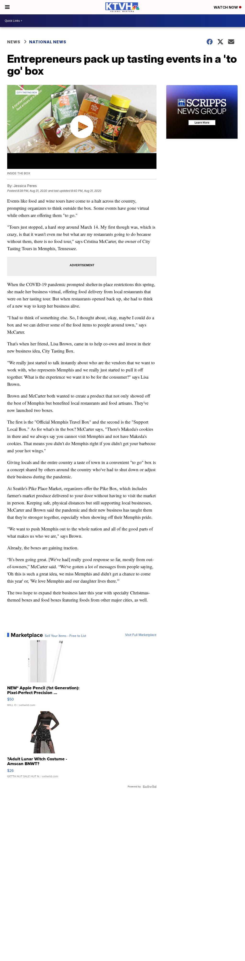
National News (47, 41)
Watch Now (226, 7)
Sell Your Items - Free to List (65, 636)
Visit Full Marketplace (140, 635)
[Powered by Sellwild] (149, 786)
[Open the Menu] (7, 7)
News (13, 41)
